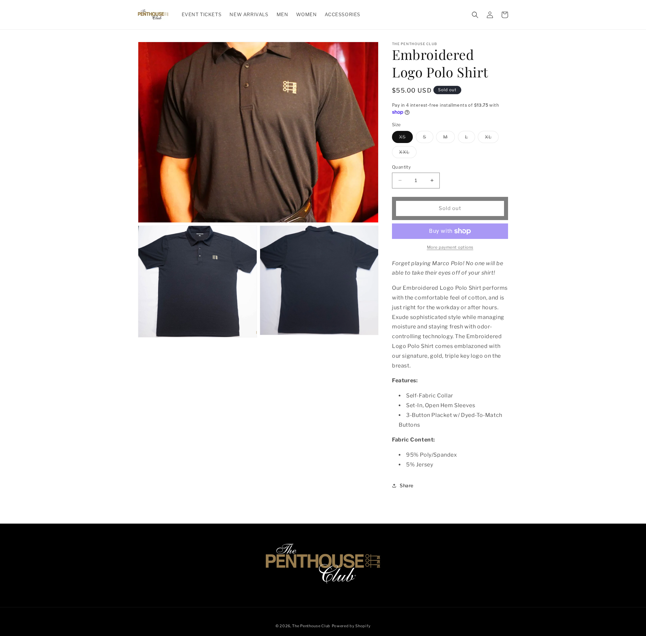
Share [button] (407, 485)
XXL (408, 153)
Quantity (401, 167)
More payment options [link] (450, 247)
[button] (475, 14)
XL (492, 138)
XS (406, 138)
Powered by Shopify (351, 626)
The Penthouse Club (311, 626)
